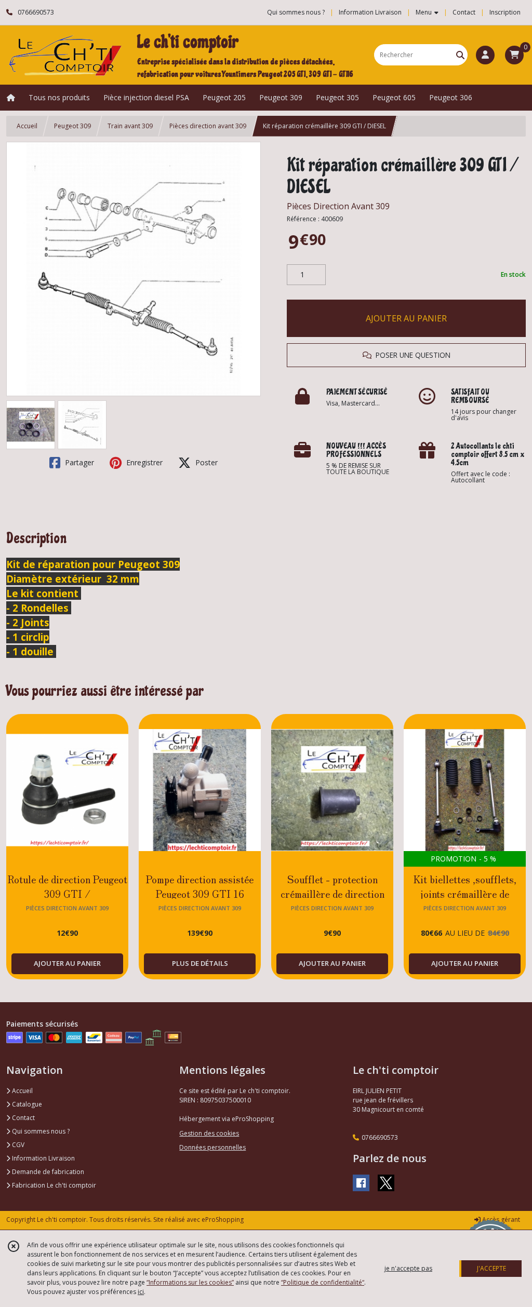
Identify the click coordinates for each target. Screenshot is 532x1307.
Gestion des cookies (209, 1133)
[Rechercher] (460, 55)
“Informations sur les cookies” (190, 1282)
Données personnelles (212, 1147)
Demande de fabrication (47, 1171)
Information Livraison (42, 1158)
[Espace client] (485, 55)
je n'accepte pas (408, 1268)
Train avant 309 (130, 126)
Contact (464, 12)
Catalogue (26, 1104)
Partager (78, 462)
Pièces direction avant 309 (207, 126)
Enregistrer (143, 462)
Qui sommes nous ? (40, 1131)
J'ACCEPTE (491, 1268)
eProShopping (223, 1219)
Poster (205, 462)
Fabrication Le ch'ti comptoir (53, 1185)
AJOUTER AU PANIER (406, 318)
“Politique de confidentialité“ (322, 1282)
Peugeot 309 (72, 126)
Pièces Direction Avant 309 (338, 206)
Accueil (27, 126)
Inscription (505, 12)
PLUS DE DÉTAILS (200, 963)
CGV (17, 1144)
